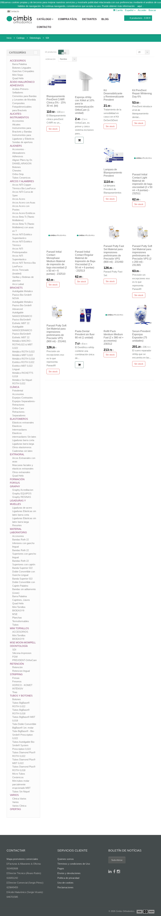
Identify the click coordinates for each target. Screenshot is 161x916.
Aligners (16, 145)
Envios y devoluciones (68, 873)
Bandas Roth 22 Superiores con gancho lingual (24, 554)
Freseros (17, 681)
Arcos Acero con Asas (23, 202)
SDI (47, 38)
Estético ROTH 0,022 (23, 362)
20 (139, 52)
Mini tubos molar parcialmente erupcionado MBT (21, 784)
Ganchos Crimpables (23, 71)
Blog (105, 19)
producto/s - (140, 18)
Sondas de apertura (22, 142)
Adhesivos (17, 85)
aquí (139, 6)
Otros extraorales (21, 472)
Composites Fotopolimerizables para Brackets (22, 107)
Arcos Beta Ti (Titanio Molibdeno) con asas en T (23, 227)
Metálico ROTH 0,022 (23, 351)
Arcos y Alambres (22, 181)
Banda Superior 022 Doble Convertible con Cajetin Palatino (23, 582)
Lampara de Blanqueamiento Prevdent (113, 172)
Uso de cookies (65, 882)
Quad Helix (18, 78)
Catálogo (44, 19)
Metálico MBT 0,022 (22, 355)
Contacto (44, 27)
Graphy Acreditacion (22, 490)
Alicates (16, 124)
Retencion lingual (21, 671)
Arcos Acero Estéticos (23, 213)
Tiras (14, 692)
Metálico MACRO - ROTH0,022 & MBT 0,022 (22, 344)
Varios (14, 795)
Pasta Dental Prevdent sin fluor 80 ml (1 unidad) (84, 334)
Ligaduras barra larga (23, 443)
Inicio (9, 38)
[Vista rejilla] (61, 52)
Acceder (142, 10)
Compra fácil (67, 19)
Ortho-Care (18, 408)
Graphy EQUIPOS (21, 493)
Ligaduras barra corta (23, 440)
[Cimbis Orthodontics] (19, 19)
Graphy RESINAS (21, 497)
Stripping (16, 674)
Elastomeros (19, 419)
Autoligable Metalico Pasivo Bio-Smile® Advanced (22, 305)
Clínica (14, 387)
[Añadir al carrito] (79, 140)
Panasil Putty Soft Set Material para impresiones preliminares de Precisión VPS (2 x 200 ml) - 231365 (142, 255)
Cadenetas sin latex (22, 451)
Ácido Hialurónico (22, 82)
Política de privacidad (68, 878)
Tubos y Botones (21, 695)
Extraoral (17, 454)
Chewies (16, 170)
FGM (15, 656)
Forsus (15, 482)
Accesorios (18, 60)
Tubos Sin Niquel (21, 791)
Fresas (15, 678)
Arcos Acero (18, 199)
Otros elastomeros (21, 447)
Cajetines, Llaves (21, 600)
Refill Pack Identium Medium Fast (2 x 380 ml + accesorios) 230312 (113, 337)
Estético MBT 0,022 (22, 365)
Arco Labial (18, 284)
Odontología (35, 38)
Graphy (15, 486)
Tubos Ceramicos (21, 177)
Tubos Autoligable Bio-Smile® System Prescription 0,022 (23, 745)
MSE (14, 614)
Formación (17, 479)
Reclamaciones (65, 887)
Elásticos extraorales (23, 422)
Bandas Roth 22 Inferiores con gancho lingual (23, 543)
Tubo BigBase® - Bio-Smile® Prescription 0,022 (23, 735)
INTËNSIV (17, 688)
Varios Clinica (19, 805)
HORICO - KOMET (22, 685)
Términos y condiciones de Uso (73, 863)
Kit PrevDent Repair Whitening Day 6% (142, 93)
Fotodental (17, 390)
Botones (16, 167)
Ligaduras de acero (22, 507)
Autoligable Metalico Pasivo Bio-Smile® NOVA (22, 295)
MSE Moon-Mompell (23, 642)
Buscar (152, 10)
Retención (17, 663)
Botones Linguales (21, 67)
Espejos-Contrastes (22, 397)
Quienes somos (65, 859)
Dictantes (89, 19)
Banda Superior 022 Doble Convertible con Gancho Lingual (23, 571)
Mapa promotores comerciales (22, 859)
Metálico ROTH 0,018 (23, 358)
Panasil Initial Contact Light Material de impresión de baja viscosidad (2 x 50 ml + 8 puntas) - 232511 (142, 184)
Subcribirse (116, 860)
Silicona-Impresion (21, 653)
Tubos (15, 624)
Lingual (15, 369)
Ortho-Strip (18, 174)
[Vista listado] (66, 52)
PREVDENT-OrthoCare (24, 660)
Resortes (17, 525)
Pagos (60, 868)
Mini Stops (17, 74)
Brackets (16, 287)
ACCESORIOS (20, 631)
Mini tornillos (19, 628)
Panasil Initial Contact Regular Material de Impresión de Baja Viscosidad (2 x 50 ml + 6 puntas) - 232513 (85, 261)
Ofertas (15, 809)
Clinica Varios (19, 798)
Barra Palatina (19, 64)
